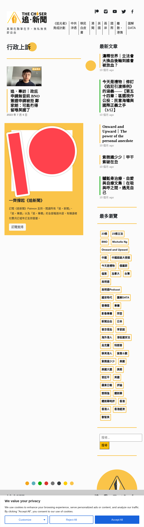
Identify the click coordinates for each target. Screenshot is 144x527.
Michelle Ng (119, 241)
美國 (122, 361)
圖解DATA (123, 297)
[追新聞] (27, 17)
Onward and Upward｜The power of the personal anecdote (117, 133)
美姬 (119, 369)
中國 (104, 257)
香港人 (106, 409)
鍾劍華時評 (108, 401)
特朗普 (118, 345)
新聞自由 (107, 321)
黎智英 (106, 417)
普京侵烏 (107, 329)
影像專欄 (107, 313)
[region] (72, 511)
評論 (119, 385)
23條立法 (117, 233)
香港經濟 (119, 409)
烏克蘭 (106, 345)
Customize (25, 519)
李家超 (121, 329)
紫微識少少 (108, 361)
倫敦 (104, 273)
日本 (119, 321)
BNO (104, 241)
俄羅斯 (124, 265)
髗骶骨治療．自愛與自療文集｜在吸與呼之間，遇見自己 (118, 185)
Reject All (71, 519)
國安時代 (107, 297)
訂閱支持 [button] (17, 227)
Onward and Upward (115, 249)
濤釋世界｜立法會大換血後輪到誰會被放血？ (118, 61)
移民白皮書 (83, 28)
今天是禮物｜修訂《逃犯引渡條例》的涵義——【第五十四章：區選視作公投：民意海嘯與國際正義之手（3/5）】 (118, 96)
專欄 (117, 305)
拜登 (119, 313)
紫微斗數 (122, 353)
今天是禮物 (108, 265)
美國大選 (107, 369)
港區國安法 (123, 337)
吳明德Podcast (111, 289)
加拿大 (116, 273)
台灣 (127, 273)
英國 (117, 377)
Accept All (117, 519)
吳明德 (106, 281)
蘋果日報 (107, 385)
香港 (122, 401)
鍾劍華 (118, 393)
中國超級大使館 (121, 257)
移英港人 (107, 353)
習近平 (106, 377)
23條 (104, 233)
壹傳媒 (106, 305)
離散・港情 (120, 28)
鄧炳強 (106, 393)
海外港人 (107, 337)
